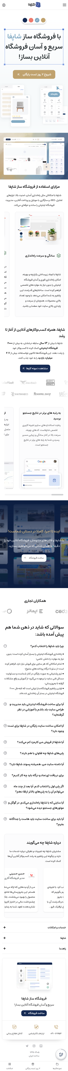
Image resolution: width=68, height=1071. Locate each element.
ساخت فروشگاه (36, 558)
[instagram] (34, 1046)
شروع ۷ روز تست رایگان (37, 74)
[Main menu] (64, 5)
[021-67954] (61, 1054)
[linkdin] (41, 1046)
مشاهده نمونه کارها (37, 368)
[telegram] (27, 1046)
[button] (4, 5)
